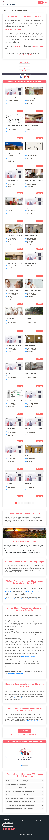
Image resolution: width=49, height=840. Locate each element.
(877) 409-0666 (8, 825)
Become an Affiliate (37, 825)
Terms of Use (29, 834)
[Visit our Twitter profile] (9, 829)
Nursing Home (24, 68)
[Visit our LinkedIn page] (14, 829)
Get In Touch (24, 730)
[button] (43, 756)
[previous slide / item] (26, 91)
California (20, 10)
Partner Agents (36, 822)
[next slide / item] (42, 91)
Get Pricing (20, 110)
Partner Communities (37, 823)
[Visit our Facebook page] (12, 829)
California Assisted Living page (21, 697)
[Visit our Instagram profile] (6, 829)
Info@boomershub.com (7, 822)
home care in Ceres (14, 593)
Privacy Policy (22, 834)
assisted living (13, 10)
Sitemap (19, 825)
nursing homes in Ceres (29, 591)
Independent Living (24, 62)
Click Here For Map (25, 74)
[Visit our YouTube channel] (3, 829)
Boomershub (5, 10)
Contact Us (20, 823)
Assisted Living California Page (32, 720)
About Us (20, 822)
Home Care (24, 70)
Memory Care (24, 65)
